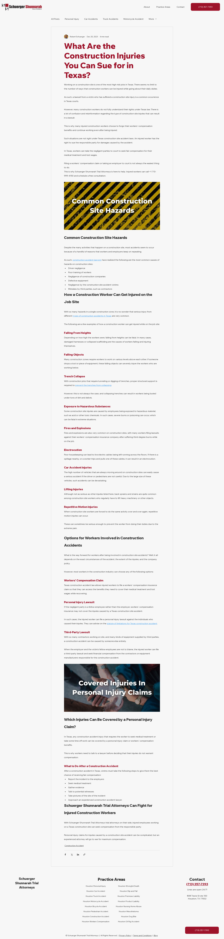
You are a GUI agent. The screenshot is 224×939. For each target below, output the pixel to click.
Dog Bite (132, 916)
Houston (89, 896)
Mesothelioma (132, 911)
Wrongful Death (132, 886)
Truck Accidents (110, 19)
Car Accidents (91, 19)
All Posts (55, 19)
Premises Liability (132, 896)
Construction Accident (74, 845)
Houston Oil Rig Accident (128, 921)
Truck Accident (99, 896)
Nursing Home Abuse (132, 906)
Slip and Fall (132, 891)
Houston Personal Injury (96, 886)
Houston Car (91, 891)
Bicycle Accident (99, 906)
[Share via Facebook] (65, 854)
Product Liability (132, 901)
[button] (146, 7)
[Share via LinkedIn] (78, 854)
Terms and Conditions (142, 935)
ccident (102, 891)
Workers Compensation (99, 921)
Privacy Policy (125, 935)
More (151, 19)
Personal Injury (72, 19)
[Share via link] (84, 854)
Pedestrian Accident (99, 911)
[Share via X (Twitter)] (71, 854)
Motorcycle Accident (133, 19)
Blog (156, 935)
